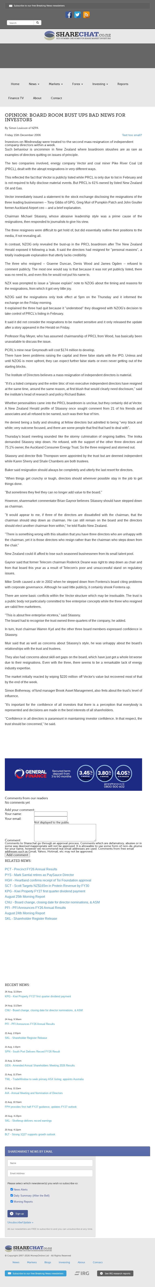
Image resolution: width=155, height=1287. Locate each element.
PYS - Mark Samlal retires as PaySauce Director (39, 875)
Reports (122, 84)
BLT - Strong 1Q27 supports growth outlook (30, 1134)
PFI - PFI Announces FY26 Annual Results (35, 907)
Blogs (47, 1262)
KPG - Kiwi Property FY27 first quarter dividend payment (45, 891)
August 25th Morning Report (25, 896)
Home (15, 84)
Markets (55, 84)
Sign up (20, 1213)
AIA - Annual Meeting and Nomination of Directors (34, 1093)
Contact (56, 98)
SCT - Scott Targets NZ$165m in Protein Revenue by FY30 (47, 885)
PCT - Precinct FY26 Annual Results (31, 869)
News (33, 84)
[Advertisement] (73, 745)
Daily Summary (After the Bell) (31, 1195)
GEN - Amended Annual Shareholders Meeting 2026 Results (40, 1065)
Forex (76, 84)
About (37, 98)
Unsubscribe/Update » (20, 1222)
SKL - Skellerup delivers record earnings (28, 1120)
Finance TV (16, 98)
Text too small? (132, 135)
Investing (99, 84)
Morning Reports (23, 1201)
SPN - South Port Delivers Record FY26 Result (32, 1051)
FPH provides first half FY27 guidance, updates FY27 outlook (41, 1106)
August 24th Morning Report (25, 913)
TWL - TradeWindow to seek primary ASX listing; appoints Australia (44, 1079)
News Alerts (20, 1189)
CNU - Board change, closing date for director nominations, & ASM (52, 902)
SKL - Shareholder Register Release (31, 918)
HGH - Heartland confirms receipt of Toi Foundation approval (48, 880)
